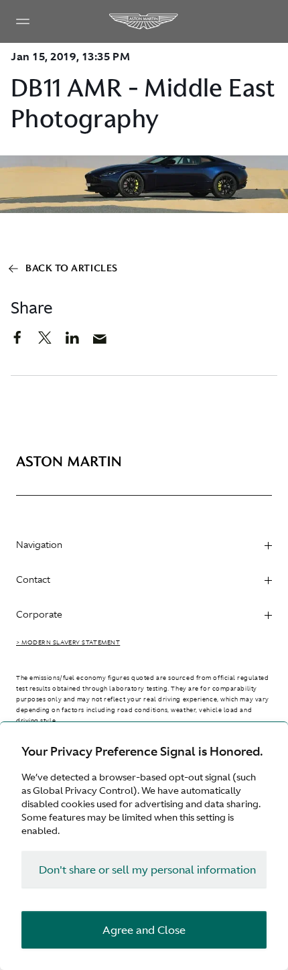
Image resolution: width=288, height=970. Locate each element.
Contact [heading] (33, 579)
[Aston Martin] (144, 21)
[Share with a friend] (107, 342)
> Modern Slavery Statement (68, 642)
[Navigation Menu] (22, 21)
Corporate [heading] (39, 614)
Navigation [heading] (39, 545)
